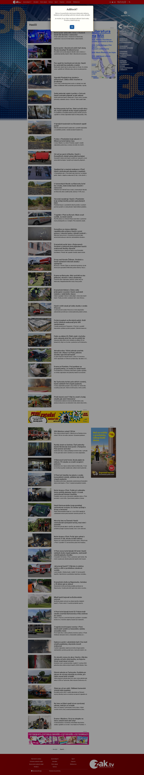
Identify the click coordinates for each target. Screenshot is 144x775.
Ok (72, 27)
